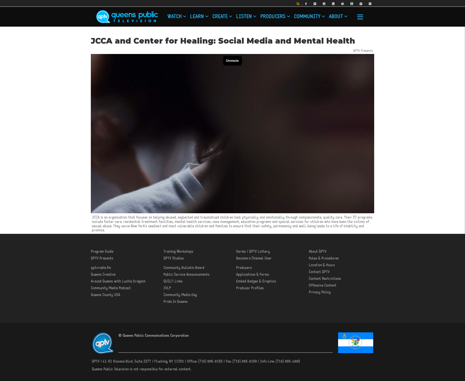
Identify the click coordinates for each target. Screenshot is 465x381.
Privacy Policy (320, 292)
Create (189, 15)
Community (228, 15)
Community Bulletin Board (183, 268)
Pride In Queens (175, 302)
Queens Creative (103, 274)
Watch (170, 15)
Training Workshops (178, 251)
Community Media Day (180, 295)
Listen (200, 15)
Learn (179, 15)
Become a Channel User (254, 258)
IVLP (167, 288)
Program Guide (102, 251)
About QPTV (317, 251)
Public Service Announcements (186, 274)
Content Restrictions (325, 279)
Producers (212, 15)
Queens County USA (105, 295)
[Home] (127, 16)
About (241, 15)
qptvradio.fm (101, 268)
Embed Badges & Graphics (256, 281)
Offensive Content (322, 285)
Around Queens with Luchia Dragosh (118, 281)
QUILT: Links (173, 281)
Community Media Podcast (111, 288)
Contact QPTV (319, 272)
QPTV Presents (102, 258)
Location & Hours (322, 265)
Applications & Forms (252, 274)
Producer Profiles (250, 288)
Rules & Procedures (324, 258)
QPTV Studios (173, 258)
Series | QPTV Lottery (253, 251)
